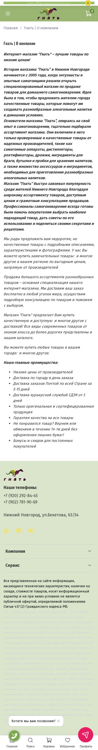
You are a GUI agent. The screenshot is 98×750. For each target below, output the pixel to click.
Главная (11, 28)
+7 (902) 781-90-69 (20, 502)
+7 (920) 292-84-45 (21, 495)
